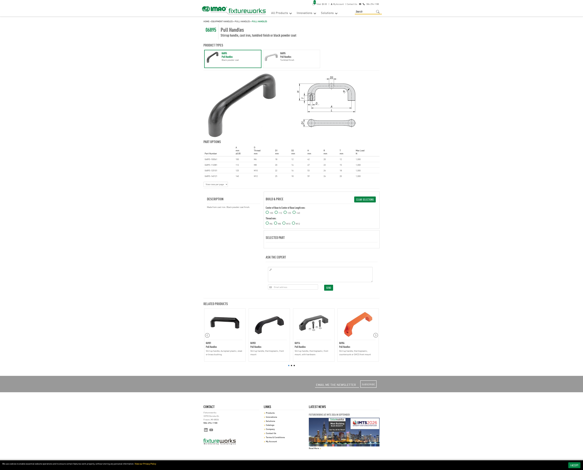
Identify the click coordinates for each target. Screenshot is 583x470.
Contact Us (271, 433)
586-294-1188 (372, 3)
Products (270, 412)
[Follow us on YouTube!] (211, 429)
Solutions (327, 12)
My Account (338, 3)
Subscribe (368, 384)
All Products (280, 12)
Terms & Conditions (275, 437)
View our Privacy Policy (145, 463)
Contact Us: (352, 3)
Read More (314, 448)
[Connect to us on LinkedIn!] (206, 429)
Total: (320, 3)
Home (206, 21)
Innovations (305, 12)
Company (270, 428)
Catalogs (270, 424)
